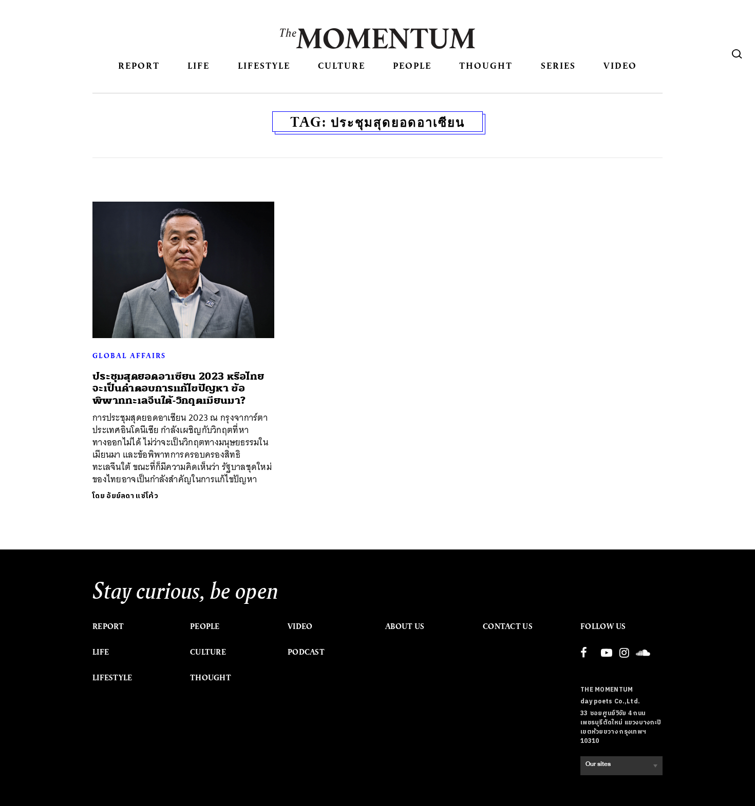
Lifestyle (264, 65)
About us (404, 626)
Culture (341, 65)
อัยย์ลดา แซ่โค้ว (132, 496)
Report (139, 65)
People (412, 65)
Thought (486, 65)
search (737, 54)
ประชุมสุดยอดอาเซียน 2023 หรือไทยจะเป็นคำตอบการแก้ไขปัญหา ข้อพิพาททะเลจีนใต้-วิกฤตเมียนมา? (178, 388)
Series (558, 65)
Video (620, 65)
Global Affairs (129, 355)
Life (198, 65)
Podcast (306, 652)
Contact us (508, 626)
